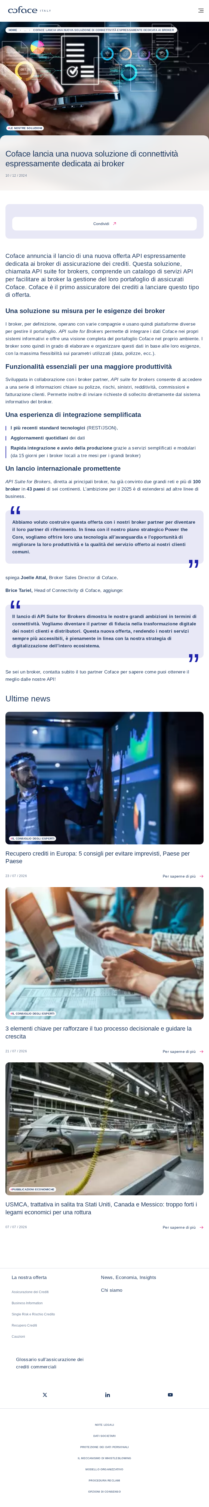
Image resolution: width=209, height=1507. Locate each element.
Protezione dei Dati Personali (104, 1447)
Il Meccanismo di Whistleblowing (104, 1458)
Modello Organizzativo (104, 1469)
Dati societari (104, 1435)
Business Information (27, 1303)
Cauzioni (18, 1336)
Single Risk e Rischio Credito (33, 1314)
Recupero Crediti (24, 1325)
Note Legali (104, 1424)
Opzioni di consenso (104, 1491)
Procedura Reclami (104, 1480)
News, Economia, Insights (128, 1277)
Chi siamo (111, 1290)
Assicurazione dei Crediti (30, 1292)
